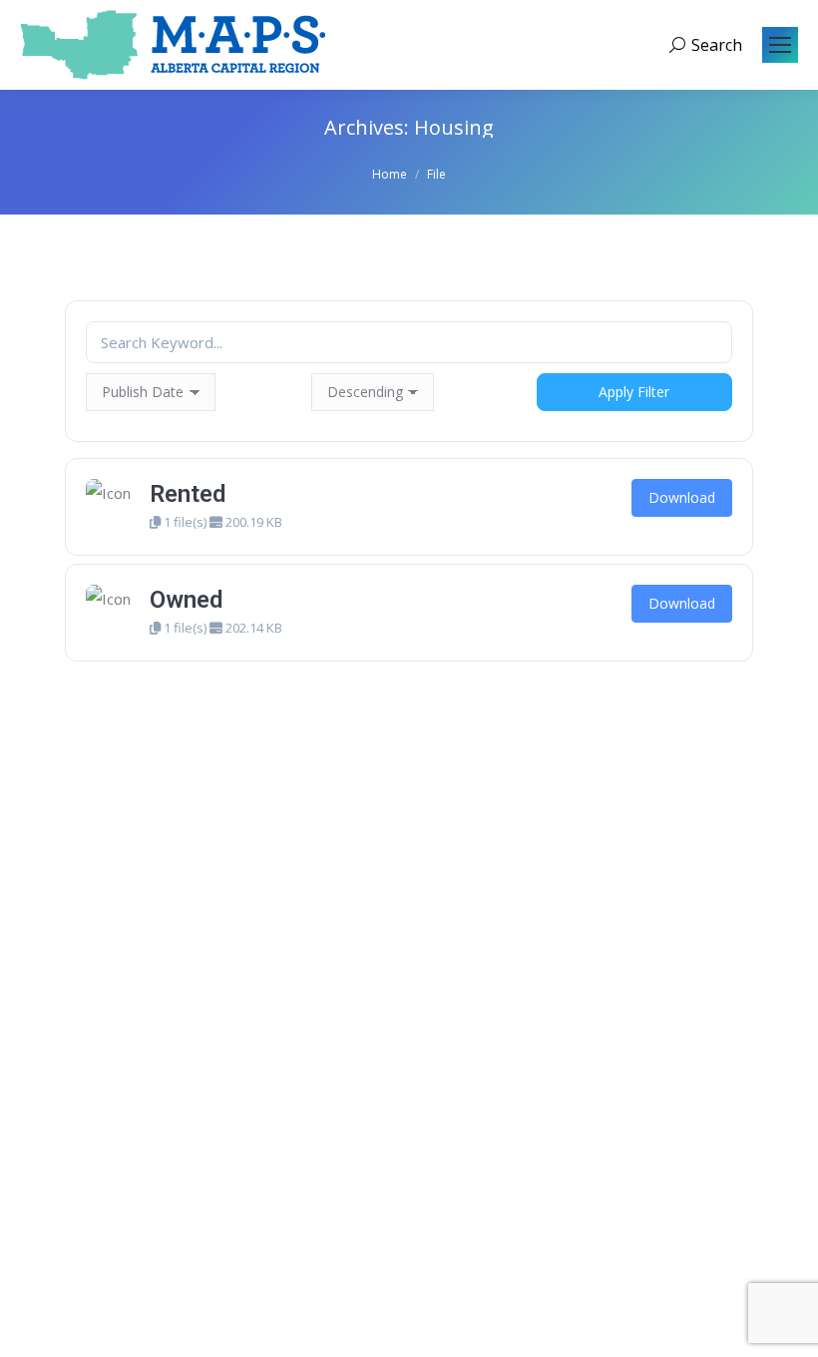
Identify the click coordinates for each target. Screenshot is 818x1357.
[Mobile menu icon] (780, 45)
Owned (186, 600)
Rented (187, 494)
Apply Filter (634, 391)
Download (681, 497)
